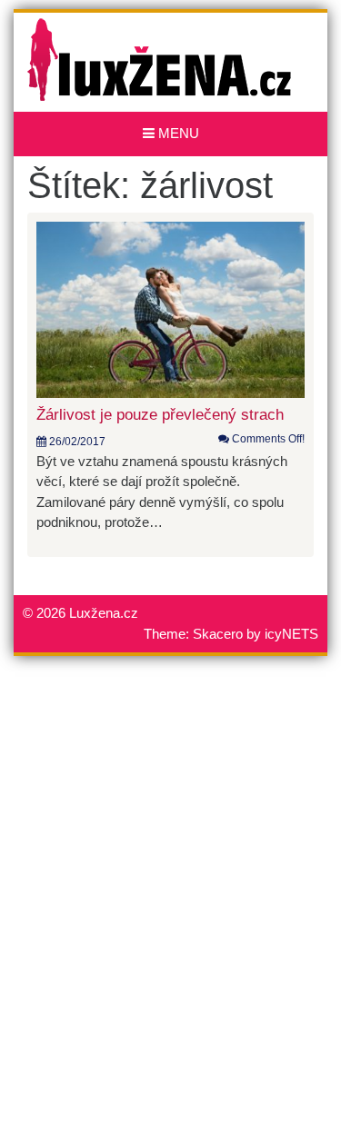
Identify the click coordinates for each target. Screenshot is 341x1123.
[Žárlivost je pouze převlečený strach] (170, 308)
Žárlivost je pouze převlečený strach (160, 414)
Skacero (218, 633)
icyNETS (291, 633)
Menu (177, 133)
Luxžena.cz (103, 613)
